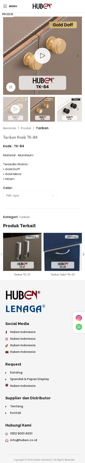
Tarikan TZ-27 (22, 274)
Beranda (9, 128)
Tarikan (42, 128)
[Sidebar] (7, 14)
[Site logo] (42, 6)
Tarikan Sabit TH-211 (63, 274)
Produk (26, 128)
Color (7, 188)
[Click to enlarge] (10, 87)
